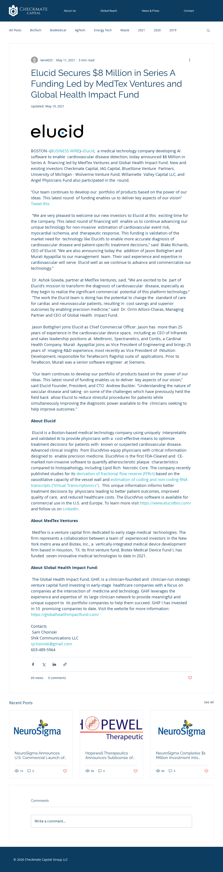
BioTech (35, 30)
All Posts (15, 30)
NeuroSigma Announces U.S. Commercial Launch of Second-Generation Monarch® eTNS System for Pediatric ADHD (40, 755)
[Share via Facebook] (33, 664)
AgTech (80, 30)
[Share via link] (65, 664)
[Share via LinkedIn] (54, 664)
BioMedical (58, 30)
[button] (208, 30)
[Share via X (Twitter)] (44, 664)
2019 (172, 30)
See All (209, 702)
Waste (124, 30)
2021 (141, 30)
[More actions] (189, 60)
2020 (157, 30)
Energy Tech (103, 30)
